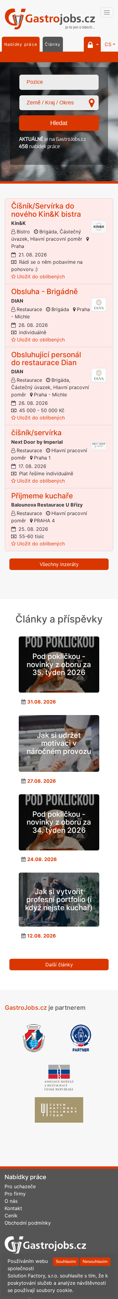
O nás (11, 1201)
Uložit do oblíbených (41, 276)
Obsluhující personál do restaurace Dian (46, 358)
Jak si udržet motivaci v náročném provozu (59, 743)
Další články (59, 965)
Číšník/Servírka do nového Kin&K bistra (46, 210)
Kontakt (13, 1208)
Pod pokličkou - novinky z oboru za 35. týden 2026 (59, 664)
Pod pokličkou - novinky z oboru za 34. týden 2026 (59, 822)
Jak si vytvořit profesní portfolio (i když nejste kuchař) (59, 899)
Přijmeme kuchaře (42, 495)
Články (53, 44)
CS (108, 44)
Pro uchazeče (20, 1186)
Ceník (11, 1216)
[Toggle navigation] (106, 12)
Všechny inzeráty (59, 564)
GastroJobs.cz (50, 19)
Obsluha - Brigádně (44, 291)
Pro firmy (15, 1194)
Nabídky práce (21, 44)
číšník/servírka (36, 432)
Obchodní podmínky (28, 1223)
